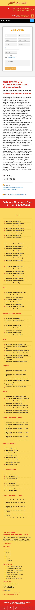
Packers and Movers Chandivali (14, 334)
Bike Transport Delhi (11, 457)
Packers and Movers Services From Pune (17, 422)
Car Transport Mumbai (12, 476)
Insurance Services (11, 576)
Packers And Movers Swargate (14, 304)
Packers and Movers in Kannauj (14, 258)
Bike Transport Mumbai (12, 450)
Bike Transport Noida (11, 455)
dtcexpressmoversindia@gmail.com (13, 187)
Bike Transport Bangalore (12, 459)
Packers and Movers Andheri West (15, 323)
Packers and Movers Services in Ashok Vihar (16, 370)
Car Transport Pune (11, 474)
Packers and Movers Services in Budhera (17, 378)
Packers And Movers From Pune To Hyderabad (15, 506)
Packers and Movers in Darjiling (14, 268)
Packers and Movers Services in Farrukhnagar (14, 383)
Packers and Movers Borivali (13, 332)
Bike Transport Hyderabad (13, 462)
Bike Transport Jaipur (11, 464)
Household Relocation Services (14, 574)
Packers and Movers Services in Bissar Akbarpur (16, 374)
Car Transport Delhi (11, 483)
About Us (8, 551)
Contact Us (9, 560)
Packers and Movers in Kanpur (14, 248)
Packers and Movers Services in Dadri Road (17, 398)
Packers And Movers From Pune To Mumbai (17, 500)
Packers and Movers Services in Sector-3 (17, 408)
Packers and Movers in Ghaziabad (15, 228)
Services (8, 553)
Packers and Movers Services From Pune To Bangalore (17, 425)
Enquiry (8, 558)
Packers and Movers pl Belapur (14, 330)
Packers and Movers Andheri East (15, 320)
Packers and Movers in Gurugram (15, 223)
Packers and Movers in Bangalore (15, 280)
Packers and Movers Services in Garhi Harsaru (16, 387)
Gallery (8, 556)
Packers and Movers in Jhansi (14, 255)
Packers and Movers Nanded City (15, 306)
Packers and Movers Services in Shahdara (17, 355)
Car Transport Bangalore (12, 485)
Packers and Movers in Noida (13, 226)
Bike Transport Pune (11, 448)
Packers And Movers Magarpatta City (16, 292)
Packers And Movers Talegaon (14, 299)
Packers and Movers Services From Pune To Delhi (17, 437)
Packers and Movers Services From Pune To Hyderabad (17, 429)
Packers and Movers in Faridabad (15, 230)
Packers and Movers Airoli (13, 318)
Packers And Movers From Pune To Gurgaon (15, 510)
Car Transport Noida (11, 481)
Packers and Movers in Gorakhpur (15, 253)
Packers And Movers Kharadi (13, 294)
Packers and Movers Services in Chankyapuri (14, 358)
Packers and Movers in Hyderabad (15, 271)
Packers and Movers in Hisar (13, 235)
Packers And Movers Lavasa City (14, 297)
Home (7, 549)
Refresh (12, 57)
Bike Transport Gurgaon (12, 452)
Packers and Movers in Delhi (13, 221)
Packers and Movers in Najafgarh (15, 233)
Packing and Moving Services (14, 566)
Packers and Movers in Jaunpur (14, 260)
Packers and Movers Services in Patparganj (17, 350)
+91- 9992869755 (20, 8)
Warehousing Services (12, 572)
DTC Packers (5, 21)
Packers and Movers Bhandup (14, 327)
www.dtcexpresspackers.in (18, 194)
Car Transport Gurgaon (12, 478)
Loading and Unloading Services (14, 570)
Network (8, 555)
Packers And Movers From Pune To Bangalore (15, 503)
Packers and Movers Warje (13, 308)
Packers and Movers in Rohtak (14, 237)
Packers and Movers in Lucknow (14, 251)
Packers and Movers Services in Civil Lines (17, 380)
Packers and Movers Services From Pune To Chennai (17, 433)
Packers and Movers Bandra (13, 325)
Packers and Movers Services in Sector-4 (17, 410)
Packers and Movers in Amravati (14, 278)
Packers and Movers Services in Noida (16, 396)
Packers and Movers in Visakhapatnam (16, 275)
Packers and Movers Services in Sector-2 (17, 405)
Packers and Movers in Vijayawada (15, 273)
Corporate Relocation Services (14, 578)
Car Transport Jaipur (11, 490)
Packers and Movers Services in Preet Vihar (17, 353)
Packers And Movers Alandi (13, 301)
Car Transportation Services (13, 568)
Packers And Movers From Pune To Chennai (15, 514)
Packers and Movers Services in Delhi (16, 344)
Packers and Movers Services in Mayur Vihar (16, 347)
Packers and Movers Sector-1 (14, 403)
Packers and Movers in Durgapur (14, 266)
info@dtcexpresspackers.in (10, 189)
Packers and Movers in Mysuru (14, 283)
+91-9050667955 (21, 10)
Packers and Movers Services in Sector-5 (17, 412)
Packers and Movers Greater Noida (15, 400)
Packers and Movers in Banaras (14, 246)
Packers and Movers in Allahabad (15, 244)
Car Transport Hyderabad (12, 488)
